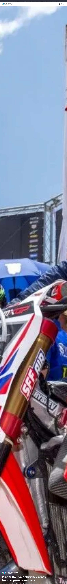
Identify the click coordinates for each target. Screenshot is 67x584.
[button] (10, 574)
